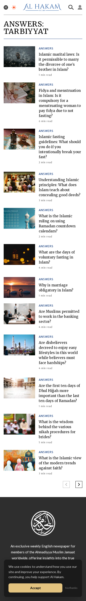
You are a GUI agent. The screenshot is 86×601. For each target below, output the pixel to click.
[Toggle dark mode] (14, 7)
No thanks (71, 588)
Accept (35, 588)
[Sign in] (80, 7)
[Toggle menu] (6, 7)
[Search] (71, 7)
